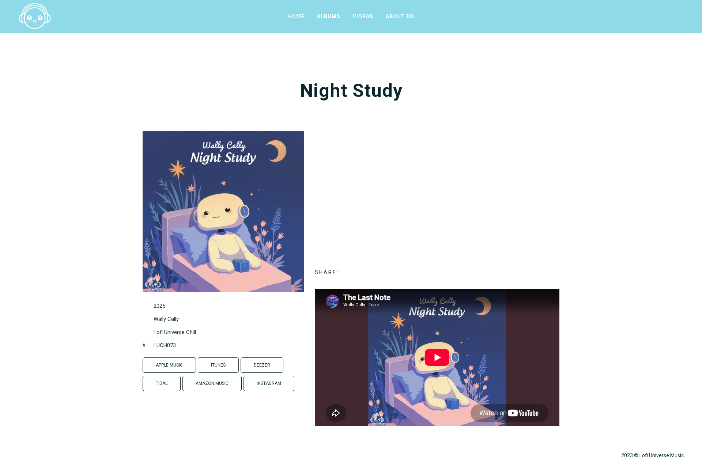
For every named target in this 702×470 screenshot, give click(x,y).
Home (296, 16)
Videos (363, 16)
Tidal (161, 383)
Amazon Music (212, 383)
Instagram (269, 383)
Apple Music (169, 365)
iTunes (218, 365)
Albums (328, 16)
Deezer (262, 365)
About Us (400, 16)
